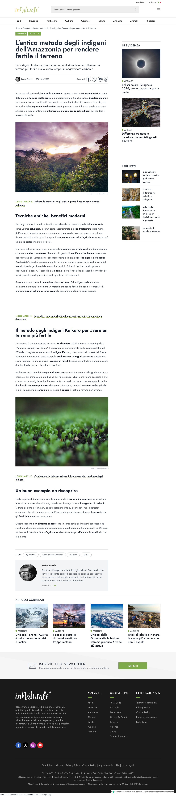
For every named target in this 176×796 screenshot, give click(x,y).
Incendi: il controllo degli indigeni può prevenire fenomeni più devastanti (58, 317)
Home (17, 28)
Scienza (114, 726)
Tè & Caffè (115, 702)
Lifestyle (114, 722)
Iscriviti (133, 665)
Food (18, 21)
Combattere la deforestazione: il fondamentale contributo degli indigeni (59, 478)
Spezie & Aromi (118, 717)
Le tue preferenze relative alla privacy (36, 794)
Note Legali (142, 722)
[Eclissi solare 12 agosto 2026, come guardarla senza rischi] (141, 63)
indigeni (73, 554)
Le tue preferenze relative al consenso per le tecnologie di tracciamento (142, 792)
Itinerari (151, 21)
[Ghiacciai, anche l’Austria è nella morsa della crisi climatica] (31, 616)
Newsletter (140, 2)
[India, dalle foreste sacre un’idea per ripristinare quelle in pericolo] (131, 212)
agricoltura (31, 554)
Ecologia (34, 33)
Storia (113, 731)
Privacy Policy (143, 707)
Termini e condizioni (146, 702)
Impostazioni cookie (146, 717)
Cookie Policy (143, 712)
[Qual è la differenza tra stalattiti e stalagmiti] (131, 194)
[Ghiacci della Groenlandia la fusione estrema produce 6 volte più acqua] (106, 616)
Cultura (69, 21)
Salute (101, 21)
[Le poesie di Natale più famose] (131, 233)
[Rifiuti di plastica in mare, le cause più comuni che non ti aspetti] (144, 616)
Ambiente (52, 21)
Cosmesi (85, 21)
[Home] (27, 10)
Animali (134, 21)
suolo (86, 554)
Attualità (117, 21)
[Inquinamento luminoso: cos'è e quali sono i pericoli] (131, 176)
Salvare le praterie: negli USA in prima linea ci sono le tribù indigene (57, 203)
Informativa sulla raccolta (10, 794)
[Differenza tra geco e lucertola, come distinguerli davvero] (141, 112)
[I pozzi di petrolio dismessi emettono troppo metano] (69, 616)
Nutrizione (115, 712)
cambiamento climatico (53, 554)
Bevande (33, 21)
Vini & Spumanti (118, 736)
